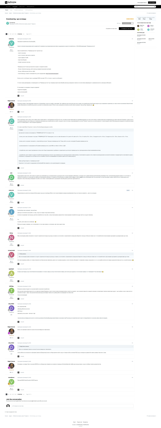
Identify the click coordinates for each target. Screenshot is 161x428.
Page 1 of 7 (28, 394)
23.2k (12, 111)
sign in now (33, 400)
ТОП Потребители (29, 9)
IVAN (11, 207)
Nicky (11, 233)
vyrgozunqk (11, 250)
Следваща (19, 394)
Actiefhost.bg (79, 424)
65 (12, 279)
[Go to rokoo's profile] (138, 30)
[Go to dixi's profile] (11, 177)
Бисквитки (85, 422)
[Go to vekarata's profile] (7, 23)
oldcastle (152, 29)
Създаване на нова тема (111, 28)
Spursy (151, 25)
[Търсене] (154, 7)
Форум (6, 9)
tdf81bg (11, 286)
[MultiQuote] (18, 96)
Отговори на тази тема (126, 28)
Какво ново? (22, 6)
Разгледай (15, 6)
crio (11, 116)
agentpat (11, 269)
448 (12, 127)
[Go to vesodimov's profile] (11, 382)
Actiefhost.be (86, 424)
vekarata (13, 22)
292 (12, 183)
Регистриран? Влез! (142, 2)
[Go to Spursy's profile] (148, 26)
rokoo (141, 29)
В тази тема (149, 6)
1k (11, 243)
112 (12, 49)
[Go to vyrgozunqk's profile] (11, 255)
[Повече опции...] (132, 39)
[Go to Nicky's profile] (11, 237)
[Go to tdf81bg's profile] (11, 290)
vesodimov (11, 377)
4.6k (12, 218)
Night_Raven (11, 100)
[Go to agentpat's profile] (11, 273)
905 (12, 261)
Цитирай (22, 95)
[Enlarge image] (93, 104)
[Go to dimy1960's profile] (11, 308)
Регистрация (152, 2)
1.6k (12, 388)
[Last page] (24, 34)
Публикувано (24, 38)
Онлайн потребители (18, 9)
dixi (11, 173)
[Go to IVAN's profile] (11, 212)
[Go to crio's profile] (11, 121)
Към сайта (8, 6)
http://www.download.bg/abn (52, 73)
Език (74, 422)
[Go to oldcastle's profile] (148, 30)
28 (12, 297)
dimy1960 (11, 303)
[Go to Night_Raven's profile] (11, 105)
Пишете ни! (79, 422)
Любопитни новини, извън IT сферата (27, 23)
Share (119, 23)
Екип (11, 9)
